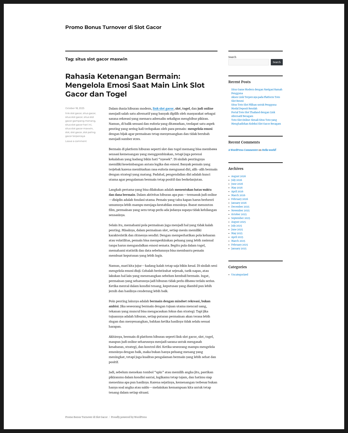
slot (67, 132)
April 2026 (237, 191)
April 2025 (237, 237)
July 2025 (236, 225)
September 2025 (240, 218)
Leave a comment (76, 141)
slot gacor (76, 132)
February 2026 (239, 199)
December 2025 (240, 206)
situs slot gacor (74, 117)
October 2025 (239, 214)
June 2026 (237, 183)
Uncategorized (239, 274)
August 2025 (238, 221)
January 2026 (239, 202)
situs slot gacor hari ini (78, 124)
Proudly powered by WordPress (129, 417)
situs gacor (89, 113)
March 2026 (238, 195)
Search (232, 57)
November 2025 (240, 210)
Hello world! (269, 150)
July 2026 (236, 180)
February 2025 (239, 244)
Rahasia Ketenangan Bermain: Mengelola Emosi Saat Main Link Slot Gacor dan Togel (135, 85)
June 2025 (237, 229)
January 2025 (238, 248)
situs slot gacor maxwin (79, 128)
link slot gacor (163, 108)
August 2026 (238, 176)
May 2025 (237, 233)
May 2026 (237, 187)
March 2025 (238, 240)
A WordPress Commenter (243, 150)
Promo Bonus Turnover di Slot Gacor (113, 27)
